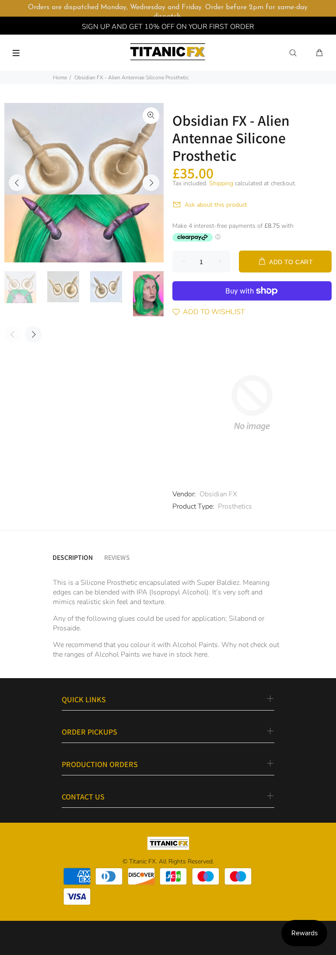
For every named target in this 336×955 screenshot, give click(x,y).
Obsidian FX (218, 494)
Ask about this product (216, 205)
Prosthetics (235, 506)
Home (60, 77)
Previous (17, 182)
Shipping (221, 183)
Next (151, 182)
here (200, 654)
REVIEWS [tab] (117, 557)
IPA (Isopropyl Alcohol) (172, 592)
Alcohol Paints (117, 654)
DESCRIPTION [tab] (72, 557)
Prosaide (66, 628)
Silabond (242, 618)
